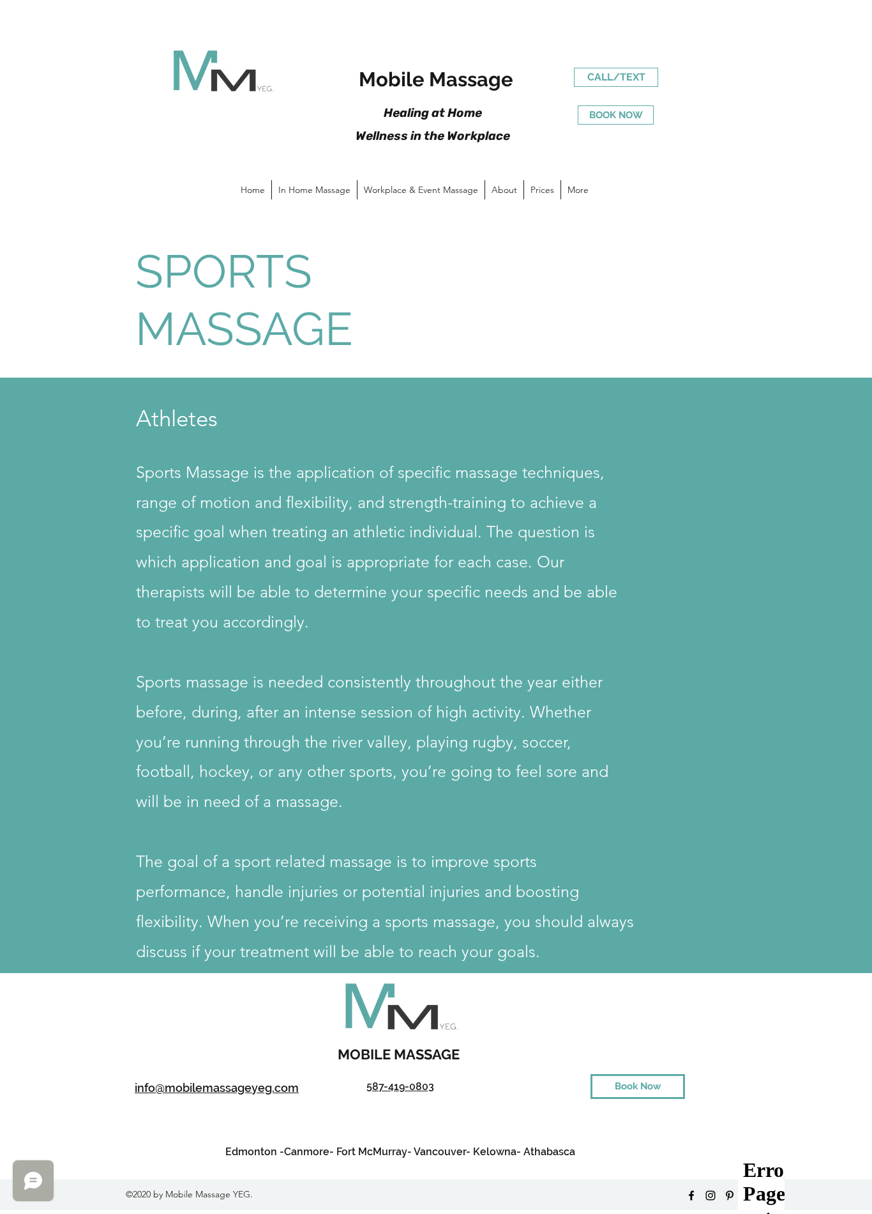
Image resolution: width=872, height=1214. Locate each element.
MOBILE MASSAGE (400, 1054)
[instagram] (710, 1195)
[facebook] (691, 1195)
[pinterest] (729, 1195)
